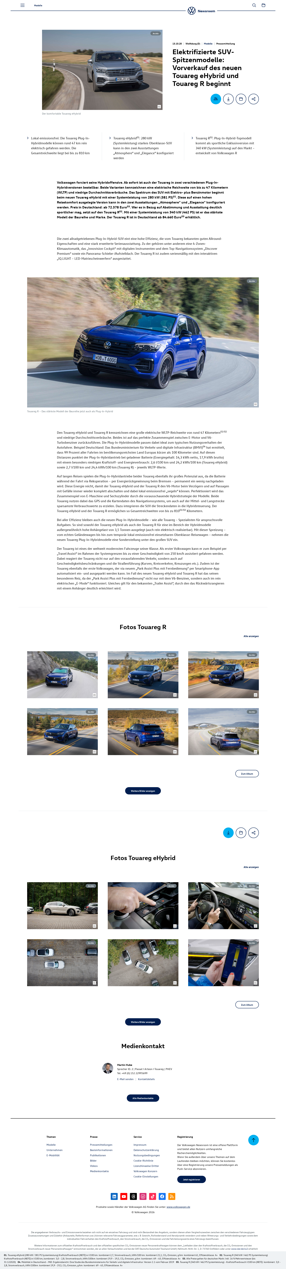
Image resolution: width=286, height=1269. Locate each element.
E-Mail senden (125, 1079)
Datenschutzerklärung (146, 1150)
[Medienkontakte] (216, 99)
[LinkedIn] (114, 1196)
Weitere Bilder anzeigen (143, 790)
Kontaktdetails (146, 1079)
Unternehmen (55, 1150)
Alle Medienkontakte (143, 1098)
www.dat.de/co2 (239, 1248)
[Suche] (254, 5)
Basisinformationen (101, 1150)
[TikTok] (152, 1196)
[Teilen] (253, 99)
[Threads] (133, 1196)
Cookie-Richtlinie (143, 1160)
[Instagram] (143, 1196)
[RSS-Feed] (171, 1196)
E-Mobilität (53, 1155)
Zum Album (247, 773)
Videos (94, 1166)
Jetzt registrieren (191, 1179)
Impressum (140, 1144)
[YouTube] (123, 1196)
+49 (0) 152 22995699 (134, 1073)
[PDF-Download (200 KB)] (228, 99)
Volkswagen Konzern (145, 1171)
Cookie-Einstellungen (146, 1176)
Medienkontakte (99, 1171)
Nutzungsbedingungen (147, 1155)
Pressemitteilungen (101, 1144)
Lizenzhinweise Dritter (146, 1166)
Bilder (93, 1160)
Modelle (208, 43)
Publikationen (98, 1155)
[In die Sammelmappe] (241, 99)
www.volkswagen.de (178, 1207)
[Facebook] (162, 1196)
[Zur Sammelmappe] (263, 5)
